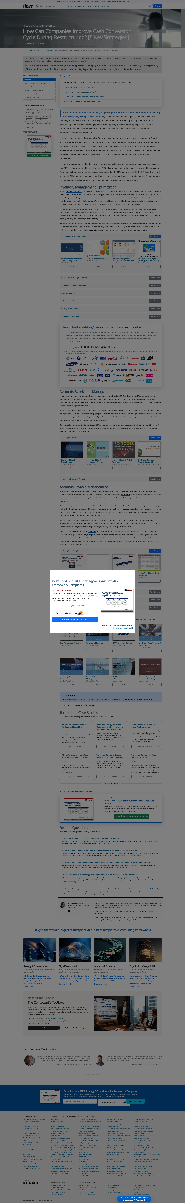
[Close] (132, 573)
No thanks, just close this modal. (123, 628)
